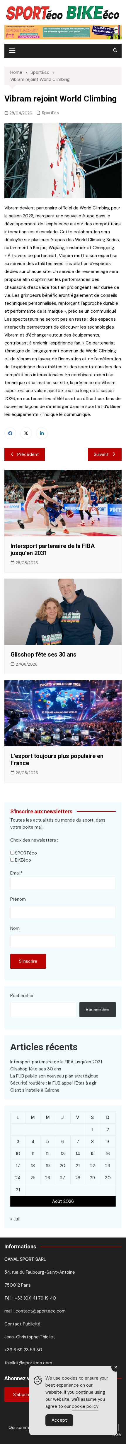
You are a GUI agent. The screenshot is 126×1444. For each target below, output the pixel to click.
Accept (59, 1420)
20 (62, 1166)
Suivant (101, 454)
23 (107, 1166)
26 (47, 1178)
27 (62, 1178)
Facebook (10, 433)
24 (18, 1178)
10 (18, 1154)
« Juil (15, 1219)
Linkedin (42, 433)
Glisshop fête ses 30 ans (43, 654)
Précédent (28, 454)
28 (77, 1178)
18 (33, 1166)
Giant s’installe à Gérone (34, 1090)
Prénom (18, 899)
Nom (15, 928)
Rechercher (22, 996)
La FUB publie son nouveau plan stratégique (54, 1076)
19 (48, 1166)
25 (32, 1178)
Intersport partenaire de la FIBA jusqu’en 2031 (56, 1062)
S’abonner (23, 1395)
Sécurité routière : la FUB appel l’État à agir (53, 1083)
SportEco (50, 112)
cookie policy (85, 1406)
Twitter (26, 433)
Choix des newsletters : (34, 840)
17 (18, 1166)
